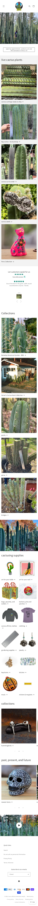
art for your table (7, 580)
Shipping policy (29, 899)
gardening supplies (8, 650)
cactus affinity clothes (9, 626)
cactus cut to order (8, 182)
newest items (6, 802)
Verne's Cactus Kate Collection (12, 395)
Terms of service (19, 899)
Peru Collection (6, 262)
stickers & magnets (25, 695)
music (3, 695)
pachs (3, 435)
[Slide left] (15, 751)
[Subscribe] (28, 874)
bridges (4, 515)
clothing (22, 626)
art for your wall (24, 580)
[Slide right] (23, 751)
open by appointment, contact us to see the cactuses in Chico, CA (19, 49)
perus (3, 475)
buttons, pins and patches (25, 603)
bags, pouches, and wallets (8, 603)
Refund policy (30, 896)
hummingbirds (6, 746)
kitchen (21, 672)
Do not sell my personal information (15, 854)
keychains (4, 672)
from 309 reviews (18, 277)
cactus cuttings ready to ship (11, 102)
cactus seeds (5, 222)
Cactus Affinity (11, 896)
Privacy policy (10, 899)
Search (6, 850)
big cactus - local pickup (9, 142)
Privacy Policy (8, 858)
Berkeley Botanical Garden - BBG (12, 355)
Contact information (20, 902)
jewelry (21, 650)
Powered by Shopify (20, 896)
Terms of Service (8, 862)
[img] (19, 274)
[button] (4, 6)
